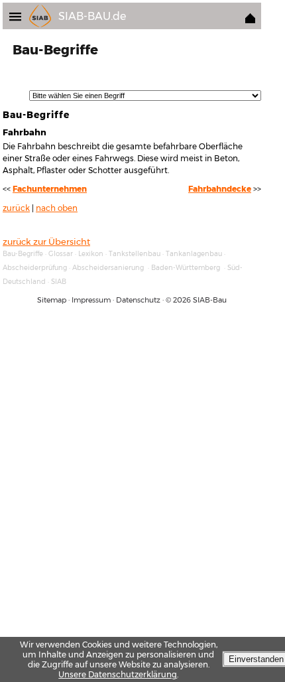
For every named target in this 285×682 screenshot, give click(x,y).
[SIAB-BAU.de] (19, 15)
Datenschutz (138, 300)
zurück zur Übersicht (46, 241)
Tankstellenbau (134, 253)
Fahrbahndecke (219, 189)
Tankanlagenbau (194, 253)
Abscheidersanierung (108, 267)
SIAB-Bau (210, 300)
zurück (16, 208)
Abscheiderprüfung (35, 267)
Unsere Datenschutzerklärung (117, 674)
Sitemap (51, 300)
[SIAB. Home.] (250, 19)
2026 (182, 300)
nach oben (57, 208)
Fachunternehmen (50, 189)
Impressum (91, 300)
